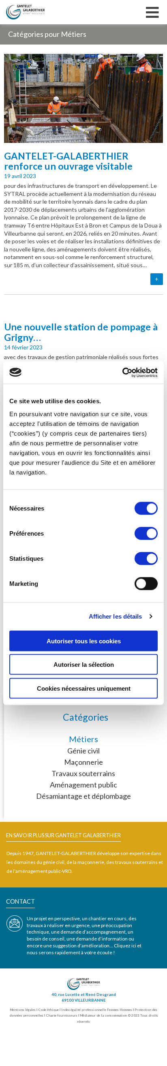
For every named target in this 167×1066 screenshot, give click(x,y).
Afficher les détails (115, 616)
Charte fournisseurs (61, 1015)
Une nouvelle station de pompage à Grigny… (81, 332)
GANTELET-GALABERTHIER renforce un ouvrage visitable (68, 161)
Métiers (83, 739)
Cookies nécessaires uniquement (84, 688)
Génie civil (83, 750)
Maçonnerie (83, 761)
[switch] (146, 533)
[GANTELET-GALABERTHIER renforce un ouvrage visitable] (83, 137)
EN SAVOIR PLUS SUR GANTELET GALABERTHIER (63, 835)
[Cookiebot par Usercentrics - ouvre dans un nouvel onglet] (122, 372)
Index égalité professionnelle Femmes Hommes (96, 1010)
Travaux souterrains (83, 773)
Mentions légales (23, 1010)
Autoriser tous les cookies (84, 640)
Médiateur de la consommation (103, 1015)
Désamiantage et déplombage (83, 796)
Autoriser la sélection (84, 664)
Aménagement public (83, 784)
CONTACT (20, 901)
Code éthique (48, 1010)
